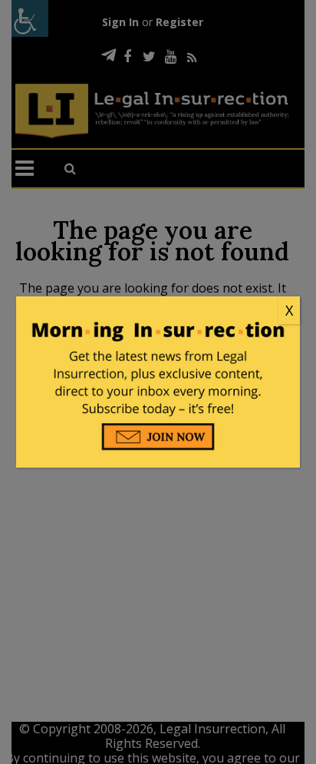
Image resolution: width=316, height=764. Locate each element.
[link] (158, 311)
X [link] (289, 310)
